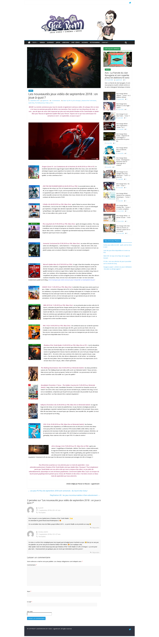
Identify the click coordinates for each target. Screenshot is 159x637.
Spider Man (31, 103)
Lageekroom (45, 100)
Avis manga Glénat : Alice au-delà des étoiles (122, 149)
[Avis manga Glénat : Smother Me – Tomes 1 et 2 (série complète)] (109, 204)
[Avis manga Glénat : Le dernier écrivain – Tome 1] (109, 215)
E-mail (29, 602)
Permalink (42, 513)
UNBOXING (65, 42)
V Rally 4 (47, 103)
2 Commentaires (55, 100)
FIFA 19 (70, 100)
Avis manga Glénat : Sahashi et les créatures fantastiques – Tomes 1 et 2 (123, 196)
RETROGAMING (95, 42)
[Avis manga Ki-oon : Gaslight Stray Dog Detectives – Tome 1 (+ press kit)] (109, 171)
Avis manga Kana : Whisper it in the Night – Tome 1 (123, 105)
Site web (30, 611)
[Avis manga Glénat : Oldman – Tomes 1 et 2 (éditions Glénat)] (109, 93)
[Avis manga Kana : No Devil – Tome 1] (109, 183)
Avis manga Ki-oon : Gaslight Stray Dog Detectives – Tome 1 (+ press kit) (123, 174)
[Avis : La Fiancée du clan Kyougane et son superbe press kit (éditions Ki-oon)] (117, 53)
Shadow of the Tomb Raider (89, 100)
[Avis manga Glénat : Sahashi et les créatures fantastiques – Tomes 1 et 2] (109, 192)
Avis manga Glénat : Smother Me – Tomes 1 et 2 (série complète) (123, 207)
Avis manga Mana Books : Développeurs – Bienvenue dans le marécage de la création (123, 161)
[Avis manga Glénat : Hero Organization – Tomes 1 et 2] (109, 123)
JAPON (58, 42)
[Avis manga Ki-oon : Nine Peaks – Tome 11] (109, 113)
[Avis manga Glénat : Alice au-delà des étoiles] (109, 147)
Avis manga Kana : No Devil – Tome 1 (122, 184)
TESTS (34, 42)
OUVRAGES (50, 42)
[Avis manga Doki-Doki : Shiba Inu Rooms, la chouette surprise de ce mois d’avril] (109, 225)
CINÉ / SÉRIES (75, 42)
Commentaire (32, 565)
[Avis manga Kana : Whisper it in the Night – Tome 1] (109, 103)
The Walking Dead (39, 103)
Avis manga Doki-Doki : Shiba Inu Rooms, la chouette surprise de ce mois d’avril (123, 228)
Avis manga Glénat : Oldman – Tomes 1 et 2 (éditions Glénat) (123, 95)
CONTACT (105, 42)
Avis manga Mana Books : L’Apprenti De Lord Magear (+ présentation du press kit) (122, 137)
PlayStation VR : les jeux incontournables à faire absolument (75, 495)
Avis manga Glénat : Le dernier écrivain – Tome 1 (123, 217)
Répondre (95, 528)
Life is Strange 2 (77, 100)
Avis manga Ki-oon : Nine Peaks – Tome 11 (123, 115)
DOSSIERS (85, 42)
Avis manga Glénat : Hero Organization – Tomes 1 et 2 (122, 125)
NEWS (30, 90)
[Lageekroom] (79, 10)
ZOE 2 (51, 103)
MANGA (42, 42)
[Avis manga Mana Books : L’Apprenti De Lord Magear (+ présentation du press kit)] (109, 133)
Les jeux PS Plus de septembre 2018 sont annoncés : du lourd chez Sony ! (58, 491)
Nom (29, 591)
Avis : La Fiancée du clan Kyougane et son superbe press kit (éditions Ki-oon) (117, 75)
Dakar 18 (65, 100)
